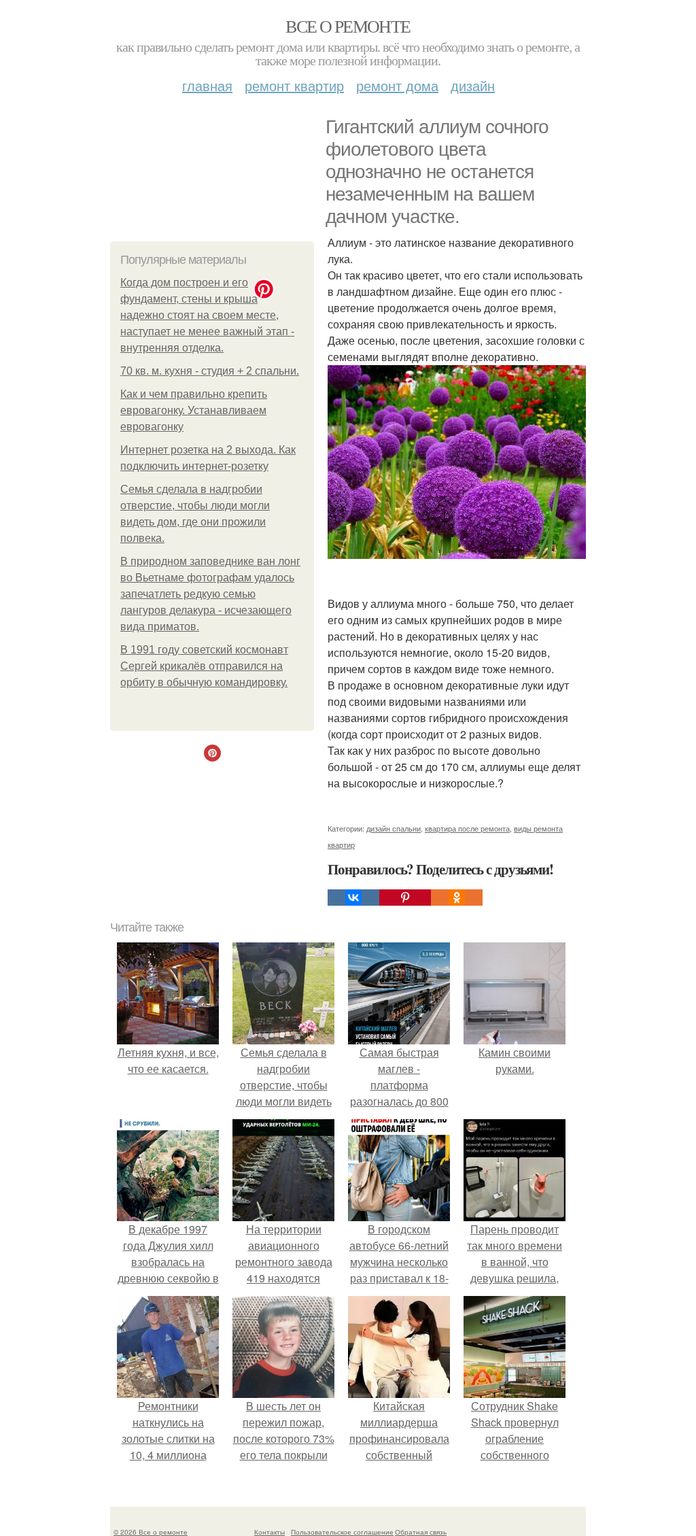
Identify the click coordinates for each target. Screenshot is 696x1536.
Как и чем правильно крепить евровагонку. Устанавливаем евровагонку (193, 410)
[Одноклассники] (457, 897)
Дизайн (473, 85)
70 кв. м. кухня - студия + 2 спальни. (209, 371)
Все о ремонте (347, 25)
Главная (207, 85)
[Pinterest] (405, 897)
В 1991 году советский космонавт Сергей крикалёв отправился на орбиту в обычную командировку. (204, 666)
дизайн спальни (393, 828)
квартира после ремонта (467, 828)
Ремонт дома (397, 85)
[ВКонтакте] (353, 897)
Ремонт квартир (294, 85)
